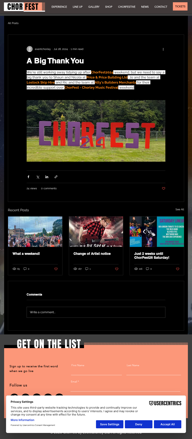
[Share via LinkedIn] (47, 177)
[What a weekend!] (35, 231)
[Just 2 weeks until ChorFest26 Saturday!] (157, 231)
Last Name (133, 365)
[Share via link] (56, 177)
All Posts (13, 23)
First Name (77, 365)
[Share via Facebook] (28, 177)
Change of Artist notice (92, 254)
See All (180, 209)
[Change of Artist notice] (96, 231)
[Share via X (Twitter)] (37, 177)
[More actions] (163, 49)
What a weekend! (26, 254)
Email (74, 381)
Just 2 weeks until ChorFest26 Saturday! (151, 255)
